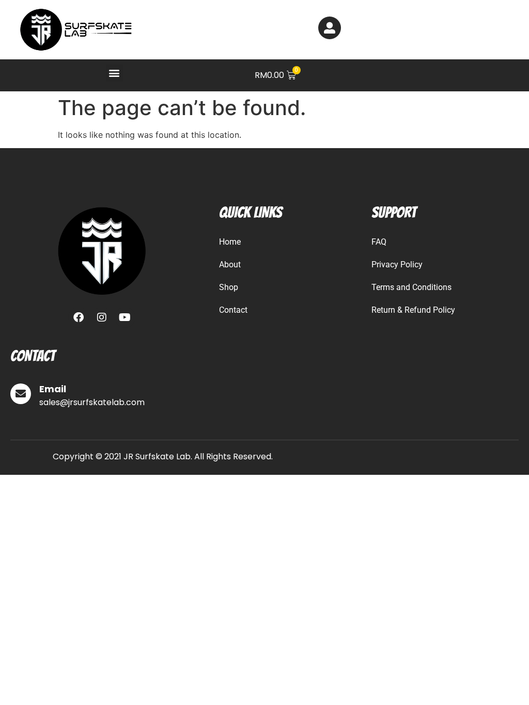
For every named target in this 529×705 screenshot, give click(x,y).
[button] (114, 73)
